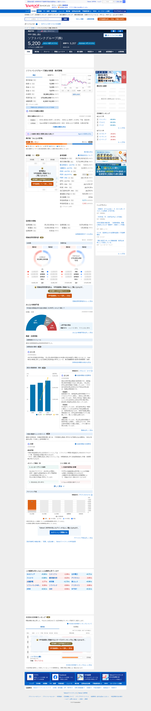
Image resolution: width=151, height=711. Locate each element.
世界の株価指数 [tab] (79, 687)
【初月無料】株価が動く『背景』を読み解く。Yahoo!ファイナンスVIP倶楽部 (51, 541)
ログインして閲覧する (59, 532)
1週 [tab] (68, 90)
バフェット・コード (85, 371)
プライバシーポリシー (35, 696)
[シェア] (113, 31)
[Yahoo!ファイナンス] (38, 5)
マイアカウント (119, 11)
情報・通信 (36, 34)
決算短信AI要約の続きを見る (81, 362)
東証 (34, 75)
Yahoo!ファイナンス (70, 693)
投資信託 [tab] (105, 687)
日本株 (33, 11)
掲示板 (68, 11)
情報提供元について (86, 155)
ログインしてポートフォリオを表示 (51, 24)
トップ (27, 11)
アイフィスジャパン (84, 495)
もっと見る (121, 128)
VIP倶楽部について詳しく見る (42, 184)
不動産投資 (85, 11)
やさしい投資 (79, 19)
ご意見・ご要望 (83, 699)
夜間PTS (50, 75)
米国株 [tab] (88, 687)
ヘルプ (99, 1)
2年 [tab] (90, 90)
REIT (107, 15)
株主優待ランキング (66, 15)
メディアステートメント (82, 696)
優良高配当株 (78, 15)
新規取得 (65, 5)
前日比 (42, 627)
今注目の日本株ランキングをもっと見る (79, 665)
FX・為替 (46, 11)
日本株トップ (29, 15)
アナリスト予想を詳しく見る (83, 538)
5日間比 (76, 627)
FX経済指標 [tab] (97, 687)
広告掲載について (69, 696)
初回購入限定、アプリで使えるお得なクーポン (74, 7)
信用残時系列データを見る (84, 234)
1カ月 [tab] (73, 90)
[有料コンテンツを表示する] (87, 174)
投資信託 (54, 11)
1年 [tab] (84, 90)
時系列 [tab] (113, 687)
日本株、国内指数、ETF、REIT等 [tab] (62, 687)
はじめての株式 (118, 15)
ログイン (54, 7)
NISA (94, 11)
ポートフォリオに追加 (114, 35)
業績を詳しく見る (87, 430)
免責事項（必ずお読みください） (100, 696)
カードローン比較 (104, 11)
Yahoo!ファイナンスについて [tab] (41, 687)
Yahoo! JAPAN (91, 1)
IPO (101, 15)
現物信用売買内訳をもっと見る (83, 301)
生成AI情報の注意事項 (84, 375)
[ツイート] (120, 31)
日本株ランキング (40, 15)
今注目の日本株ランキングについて (80, 623)
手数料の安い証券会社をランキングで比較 (42, 107)
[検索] (124, 1)
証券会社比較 (76, 11)
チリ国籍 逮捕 (118, 1)
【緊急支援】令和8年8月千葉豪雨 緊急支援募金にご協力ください (46, 1)
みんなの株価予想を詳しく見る (83, 332)
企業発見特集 (90, 19)
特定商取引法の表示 (116, 696)
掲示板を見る (88, 152)
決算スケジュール (90, 15)
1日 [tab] (63, 90)
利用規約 (59, 696)
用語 (34, 80)
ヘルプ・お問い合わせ (71, 699)
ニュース (61, 11)
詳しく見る (58, 486)
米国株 (39, 11)
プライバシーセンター (49, 696)
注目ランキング (53, 15)
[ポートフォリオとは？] (37, 24)
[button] (59, 486)
